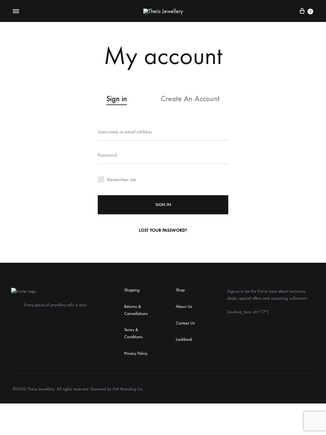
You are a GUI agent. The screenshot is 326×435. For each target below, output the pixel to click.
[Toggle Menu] (16, 11)
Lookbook (184, 339)
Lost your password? (163, 230)
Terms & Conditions (133, 333)
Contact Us (185, 323)
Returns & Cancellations (136, 310)
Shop (180, 290)
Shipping (131, 290)
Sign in (163, 204)
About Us (184, 306)
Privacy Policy (135, 353)
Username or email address (125, 132)
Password (107, 155)
